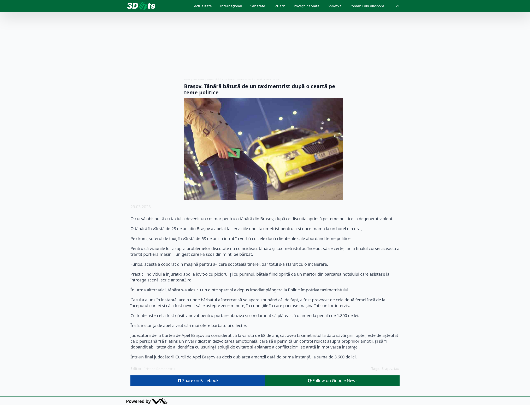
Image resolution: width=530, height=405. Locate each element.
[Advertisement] (265, 45)
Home (187, 79)
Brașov (387, 368)
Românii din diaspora (366, 6)
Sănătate (257, 6)
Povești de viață (306, 6)
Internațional (231, 6)
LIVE (396, 6)
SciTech (279, 6)
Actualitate (203, 6)
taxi (397, 368)
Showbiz (334, 6)
